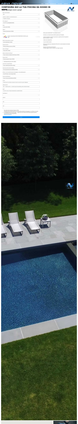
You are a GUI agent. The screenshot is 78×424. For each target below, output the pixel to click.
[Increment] (39, 36)
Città (3, 101)
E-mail (4, 80)
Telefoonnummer (5, 84)
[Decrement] (36, 36)
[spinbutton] (37, 36)
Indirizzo (4, 97)
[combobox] (21, 14)
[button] (20, 0)
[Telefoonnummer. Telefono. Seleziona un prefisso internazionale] (4, 86)
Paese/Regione (5, 93)
